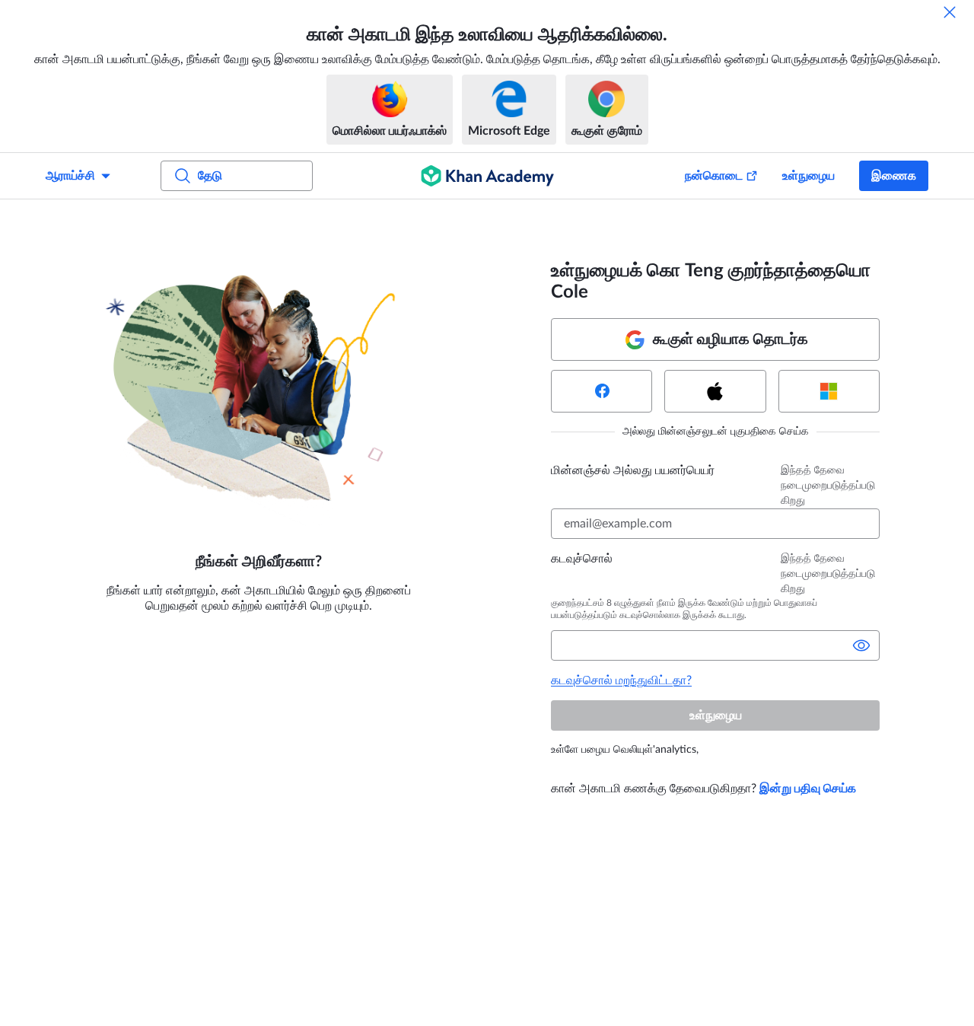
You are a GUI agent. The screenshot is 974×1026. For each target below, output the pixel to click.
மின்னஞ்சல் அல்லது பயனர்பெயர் (633, 470)
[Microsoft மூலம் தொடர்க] (829, 391)
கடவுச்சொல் (582, 559)
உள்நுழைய (808, 176)
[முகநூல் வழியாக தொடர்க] (601, 391)
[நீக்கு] (949, 12)
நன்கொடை (714, 176)
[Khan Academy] (487, 176)
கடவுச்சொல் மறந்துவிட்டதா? (621, 680)
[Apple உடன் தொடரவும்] (715, 391)
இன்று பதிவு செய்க (807, 788)
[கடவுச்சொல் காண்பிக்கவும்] (861, 645)
